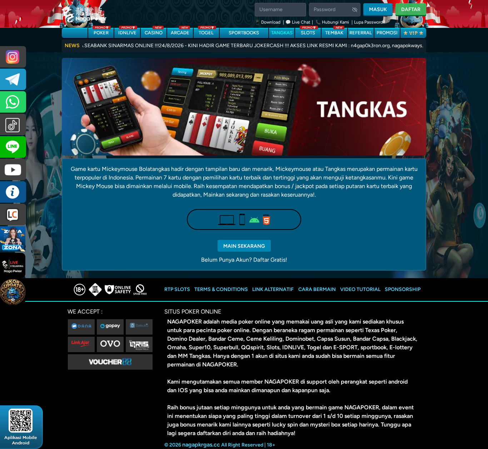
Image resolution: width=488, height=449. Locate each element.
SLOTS (308, 31)
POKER (101, 31)
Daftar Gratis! (270, 259)
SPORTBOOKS (244, 32)
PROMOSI (387, 32)
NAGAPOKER (184, 321)
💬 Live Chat (297, 22)
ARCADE (180, 31)
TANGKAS (282, 32)
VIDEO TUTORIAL (360, 289)
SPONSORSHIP (402, 289)
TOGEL (206, 31)
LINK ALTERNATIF (273, 289)
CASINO (154, 31)
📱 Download (268, 22)
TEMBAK (334, 31)
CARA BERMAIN (317, 289)
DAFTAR (410, 9)
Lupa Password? (369, 22)
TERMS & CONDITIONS (221, 289)
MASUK (378, 9)
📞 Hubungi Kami (332, 22)
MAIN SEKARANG (244, 246)
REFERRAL (360, 32)
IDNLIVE (127, 31)
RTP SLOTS (177, 289)
